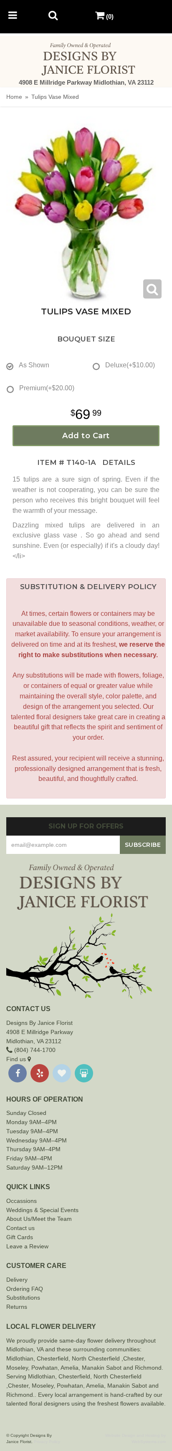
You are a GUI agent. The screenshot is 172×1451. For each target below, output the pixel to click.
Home (14, 96)
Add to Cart (86, 435)
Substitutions (23, 1297)
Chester (47, 1358)
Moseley (17, 1367)
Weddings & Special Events (42, 1210)
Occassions (21, 1200)
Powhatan (44, 1367)
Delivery (17, 1279)
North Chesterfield (96, 1358)
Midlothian (19, 1358)
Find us (17, 1059)
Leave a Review (27, 1246)
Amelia (69, 1367)
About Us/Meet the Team (39, 1218)
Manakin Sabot (101, 1367)
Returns (16, 1306)
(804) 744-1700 (34, 1050)
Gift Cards (19, 1237)
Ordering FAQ (24, 1288)
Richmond (148, 1367)
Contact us (20, 1228)
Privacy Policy (47, 1441)
